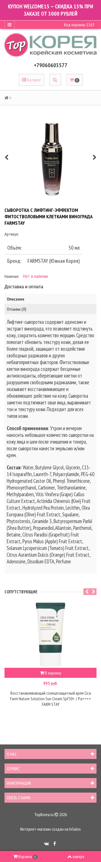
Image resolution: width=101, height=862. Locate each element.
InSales (75, 829)
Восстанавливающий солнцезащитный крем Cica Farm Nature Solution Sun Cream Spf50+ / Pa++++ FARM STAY (50, 698)
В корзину (52, 673)
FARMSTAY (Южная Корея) (53, 260)
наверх (78, 856)
